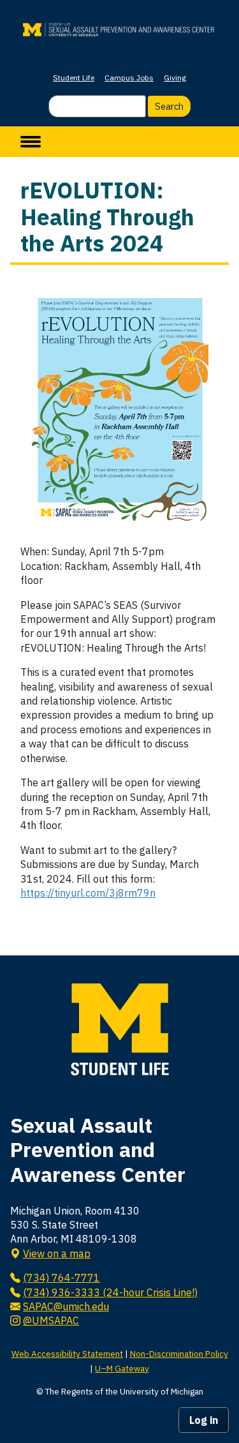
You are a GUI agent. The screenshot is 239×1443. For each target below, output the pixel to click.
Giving (175, 77)
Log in (203, 1420)
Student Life (73, 77)
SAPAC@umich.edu (66, 1306)
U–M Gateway (122, 1368)
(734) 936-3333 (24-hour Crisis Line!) (110, 1292)
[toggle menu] (30, 141)
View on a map (57, 1253)
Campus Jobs (129, 77)
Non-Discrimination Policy (179, 1353)
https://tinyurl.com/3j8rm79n (88, 892)
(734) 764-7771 (61, 1277)
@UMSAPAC (51, 1320)
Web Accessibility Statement (67, 1353)
